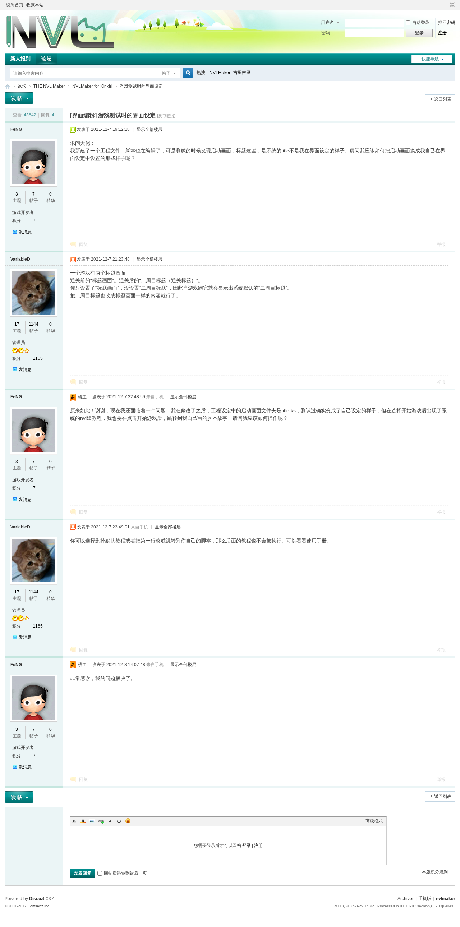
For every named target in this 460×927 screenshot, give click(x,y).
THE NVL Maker (7, 86)
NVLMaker (220, 72)
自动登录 (420, 22)
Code (119, 821)
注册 (442, 32)
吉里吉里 (241, 72)
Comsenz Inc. (39, 906)
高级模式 (374, 820)
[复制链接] (166, 115)
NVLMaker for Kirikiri (92, 86)
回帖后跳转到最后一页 (125, 873)
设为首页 (14, 5)
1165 (38, 358)
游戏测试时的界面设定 (141, 86)
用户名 (327, 22)
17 (16, 324)
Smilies (128, 821)
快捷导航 (430, 58)
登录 (246, 845)
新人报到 (20, 58)
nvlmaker (445, 898)
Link (101, 821)
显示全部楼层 (149, 129)
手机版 (424, 898)
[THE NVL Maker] (60, 48)
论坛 (46, 58)
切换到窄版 (451, 5)
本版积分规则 (435, 872)
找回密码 (446, 22)
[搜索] (187, 73)
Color (83, 821)
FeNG (16, 129)
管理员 (18, 342)
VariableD (20, 259)
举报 (441, 244)
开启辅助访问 (445, 5)
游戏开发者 (23, 212)
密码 (325, 32)
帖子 (166, 73)
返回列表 (442, 99)
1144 (33, 324)
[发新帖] (19, 98)
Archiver (405, 898)
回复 (83, 244)
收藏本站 (34, 5)
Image (92, 821)
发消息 (25, 231)
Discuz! (37, 898)
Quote (110, 821)
